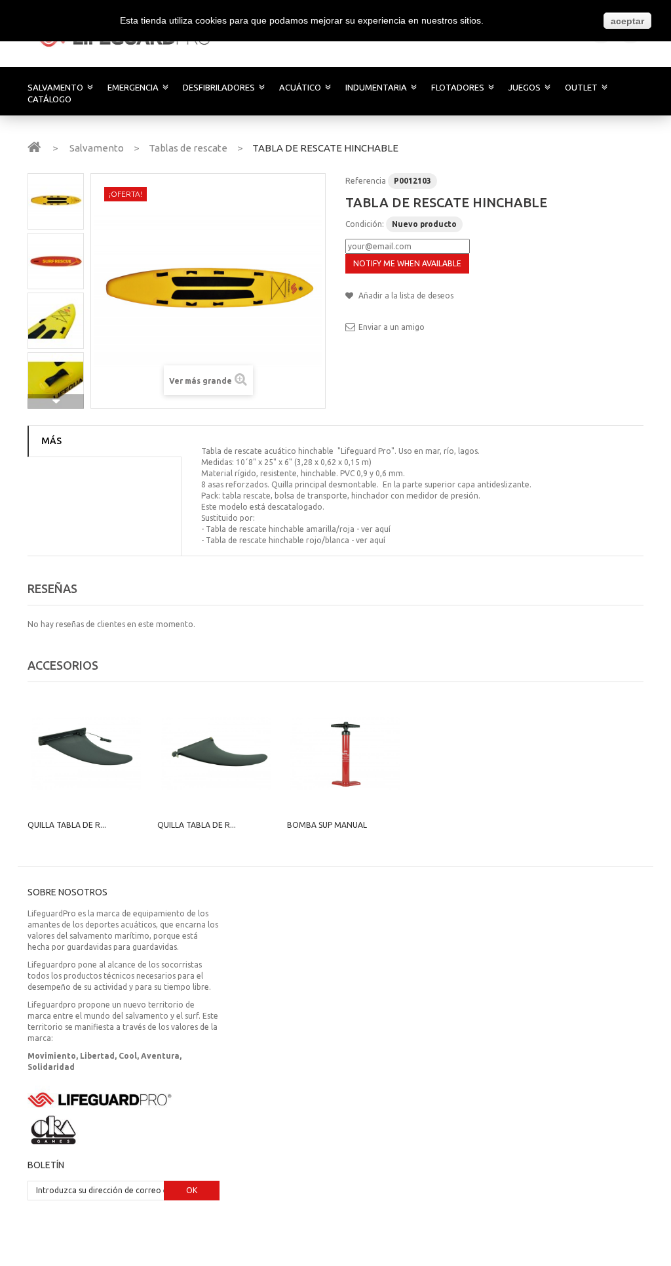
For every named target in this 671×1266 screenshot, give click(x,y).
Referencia (365, 180)
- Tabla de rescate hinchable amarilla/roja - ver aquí (296, 529)
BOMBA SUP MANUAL (327, 825)
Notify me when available (407, 263)
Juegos (524, 87)
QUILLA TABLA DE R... (67, 825)
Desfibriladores (219, 87)
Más (51, 441)
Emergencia (133, 87)
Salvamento (55, 87)
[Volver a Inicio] (34, 146)
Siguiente (56, 401)
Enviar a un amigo (391, 327)
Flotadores (457, 87)
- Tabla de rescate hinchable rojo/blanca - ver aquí (293, 540)
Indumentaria (376, 87)
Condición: (364, 224)
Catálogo (49, 99)
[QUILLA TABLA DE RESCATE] (86, 753)
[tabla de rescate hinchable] (56, 201)
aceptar (627, 21)
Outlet (581, 87)
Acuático (300, 87)
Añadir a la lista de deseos (404, 295)
